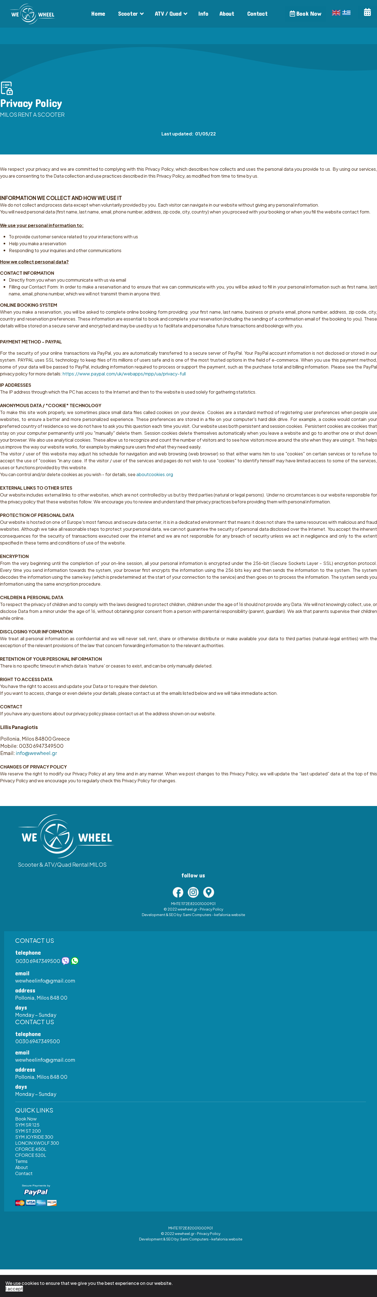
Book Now (308, 13)
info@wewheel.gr (36, 753)
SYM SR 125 (27, 1125)
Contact (257, 13)
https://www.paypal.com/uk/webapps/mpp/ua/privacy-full (124, 374)
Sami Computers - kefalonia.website (214, 914)
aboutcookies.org (154, 474)
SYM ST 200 (28, 1131)
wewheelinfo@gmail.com (45, 980)
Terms (21, 1161)
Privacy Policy (211, 909)
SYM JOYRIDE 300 (34, 1137)
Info (203, 13)
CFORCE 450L (30, 1149)
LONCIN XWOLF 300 (37, 1143)
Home (98, 13)
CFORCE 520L (30, 1155)
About (226, 13)
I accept (14, 1288)
